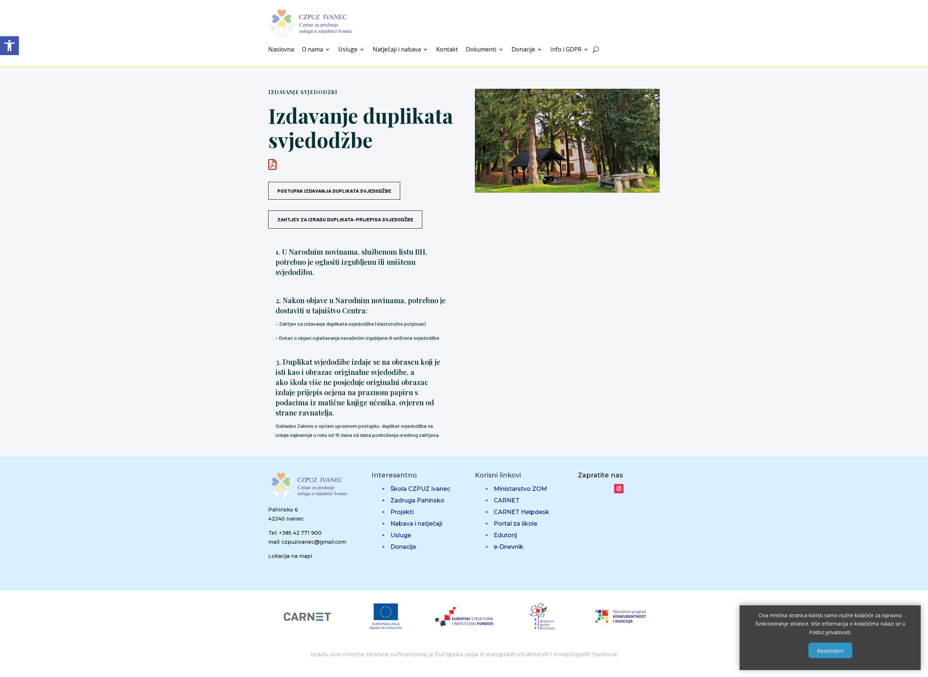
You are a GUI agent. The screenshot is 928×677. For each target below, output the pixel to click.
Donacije (523, 50)
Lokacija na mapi (290, 556)
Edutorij (505, 535)
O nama (312, 50)
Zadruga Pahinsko (417, 500)
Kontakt (447, 50)
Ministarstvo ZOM (520, 488)
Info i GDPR (565, 50)
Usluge (347, 50)
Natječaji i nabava (397, 50)
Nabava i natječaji (416, 523)
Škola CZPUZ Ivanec (420, 488)
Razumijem (830, 650)
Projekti (402, 512)
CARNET (506, 500)
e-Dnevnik (508, 546)
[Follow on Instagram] (619, 488)
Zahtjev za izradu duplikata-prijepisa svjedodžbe (345, 219)
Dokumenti (481, 50)
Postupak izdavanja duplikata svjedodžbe (334, 191)
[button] (9, 45)
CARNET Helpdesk (521, 512)
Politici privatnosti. (830, 632)
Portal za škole (515, 523)
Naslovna (281, 50)
